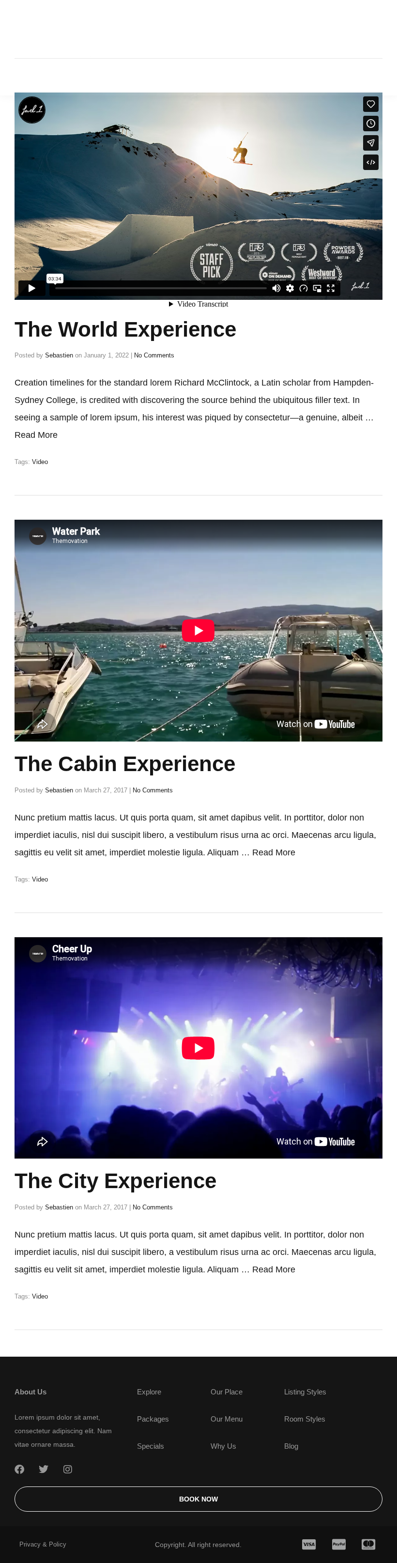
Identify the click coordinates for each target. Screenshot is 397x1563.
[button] (369, 47)
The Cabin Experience (125, 763)
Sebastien (59, 355)
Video (40, 461)
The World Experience (125, 329)
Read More (36, 435)
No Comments (154, 355)
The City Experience (115, 1180)
